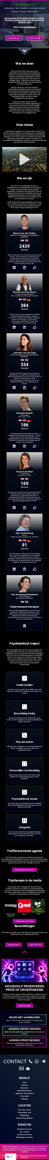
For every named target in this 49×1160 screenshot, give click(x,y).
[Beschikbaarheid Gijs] (24, 569)
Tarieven (24, 1085)
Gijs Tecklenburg (24, 533)
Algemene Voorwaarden (24, 1093)
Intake (23, 12)
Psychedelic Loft (24, 1112)
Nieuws (42, 8)
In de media (24, 1096)
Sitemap (24, 1099)
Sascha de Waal (24, 471)
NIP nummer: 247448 (24, 475)
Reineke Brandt (24, 413)
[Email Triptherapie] (21, 1068)
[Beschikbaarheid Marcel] (24, 267)
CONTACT (15, 1061)
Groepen (24, 8)
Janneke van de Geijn (24, 352)
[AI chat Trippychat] (28, 1068)
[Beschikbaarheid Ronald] (24, 327)
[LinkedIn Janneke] (14, 387)
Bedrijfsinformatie (24, 1091)
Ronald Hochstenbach (24, 292)
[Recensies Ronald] (34, 327)
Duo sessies (24, 1132)
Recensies (25, 1088)
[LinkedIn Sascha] (14, 507)
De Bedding (24, 1115)
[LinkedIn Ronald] (14, 327)
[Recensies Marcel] (34, 267)
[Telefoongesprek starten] (30, 1061)
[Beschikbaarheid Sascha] (24, 507)
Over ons (33, 8)
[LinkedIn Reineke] (14, 446)
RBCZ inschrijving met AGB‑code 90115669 (24, 296)
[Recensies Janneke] (34, 387)
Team (24, 1082)
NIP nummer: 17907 (24, 417)
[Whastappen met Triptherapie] (37, 1061)
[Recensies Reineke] (34, 446)
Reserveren (32, 12)
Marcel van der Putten (24, 233)
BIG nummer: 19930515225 (24, 598)
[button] (24, 159)
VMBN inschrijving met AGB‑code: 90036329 (24, 537)
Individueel (9, 8)
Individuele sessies (24, 1129)
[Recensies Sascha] (34, 507)
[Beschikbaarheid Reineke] (24, 446)
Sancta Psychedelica (24, 1118)
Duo (17, 8)
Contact (15, 12)
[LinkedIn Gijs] (14, 569)
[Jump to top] (24, 952)
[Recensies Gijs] (34, 569)
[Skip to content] (24, 51)
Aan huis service (24, 1110)
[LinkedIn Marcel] (14, 267)
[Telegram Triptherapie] (43, 1061)
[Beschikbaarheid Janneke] (24, 387)
